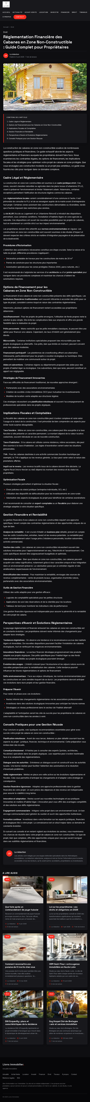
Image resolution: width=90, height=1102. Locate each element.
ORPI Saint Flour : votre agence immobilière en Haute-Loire (64, 965)
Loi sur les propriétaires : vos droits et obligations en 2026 (63, 908)
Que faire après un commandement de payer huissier (21, 908)
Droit (74, 12)
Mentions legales (8, 1078)
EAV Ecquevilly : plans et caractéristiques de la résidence (21, 1023)
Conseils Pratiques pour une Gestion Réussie (25, 138)
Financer (65, 12)
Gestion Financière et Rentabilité (21, 132)
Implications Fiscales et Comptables (22, 128)
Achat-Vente (31, 12)
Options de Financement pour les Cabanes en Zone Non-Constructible (35, 125)
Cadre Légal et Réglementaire (20, 121)
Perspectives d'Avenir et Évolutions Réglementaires (28, 135)
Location (43, 12)
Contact (20, 17)
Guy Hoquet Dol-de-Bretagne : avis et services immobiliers (63, 1023)
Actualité (17, 12)
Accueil (6, 12)
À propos (7, 17)
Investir (54, 12)
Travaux (83, 12)
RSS (18, 1078)
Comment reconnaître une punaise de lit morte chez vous (20, 965)
